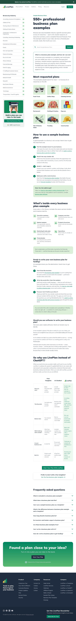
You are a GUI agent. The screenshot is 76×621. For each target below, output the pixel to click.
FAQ (20, 593)
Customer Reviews (24, 588)
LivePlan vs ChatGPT (66, 588)
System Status (23, 595)
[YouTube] (12, 611)
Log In (63, 6)
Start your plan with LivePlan (53, 468)
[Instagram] (4, 611)
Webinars (46, 588)
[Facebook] (6, 611)
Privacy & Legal (30, 614)
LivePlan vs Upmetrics (66, 590)
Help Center (46, 583)
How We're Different (24, 585)
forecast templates (46, 182)
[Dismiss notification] (73, 2)
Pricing (40, 6)
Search (69, 47)
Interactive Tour (23, 583)
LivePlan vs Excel (65, 585)
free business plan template (52, 178)
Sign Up (70, 6)
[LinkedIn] (9, 611)
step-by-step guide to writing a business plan (53, 190)
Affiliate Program (48, 590)
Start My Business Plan (13, 121)
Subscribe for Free (53, 616)
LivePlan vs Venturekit (66, 593)
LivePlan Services (48, 585)
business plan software (41, 194)
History (36, 588)
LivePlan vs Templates (66, 583)
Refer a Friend (47, 593)
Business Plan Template (50, 597)
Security (21, 597)
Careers (36, 585)
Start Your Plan (38, 557)
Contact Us (37, 583)
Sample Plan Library (49, 595)
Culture (36, 590)
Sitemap (45, 600)
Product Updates (23, 590)
